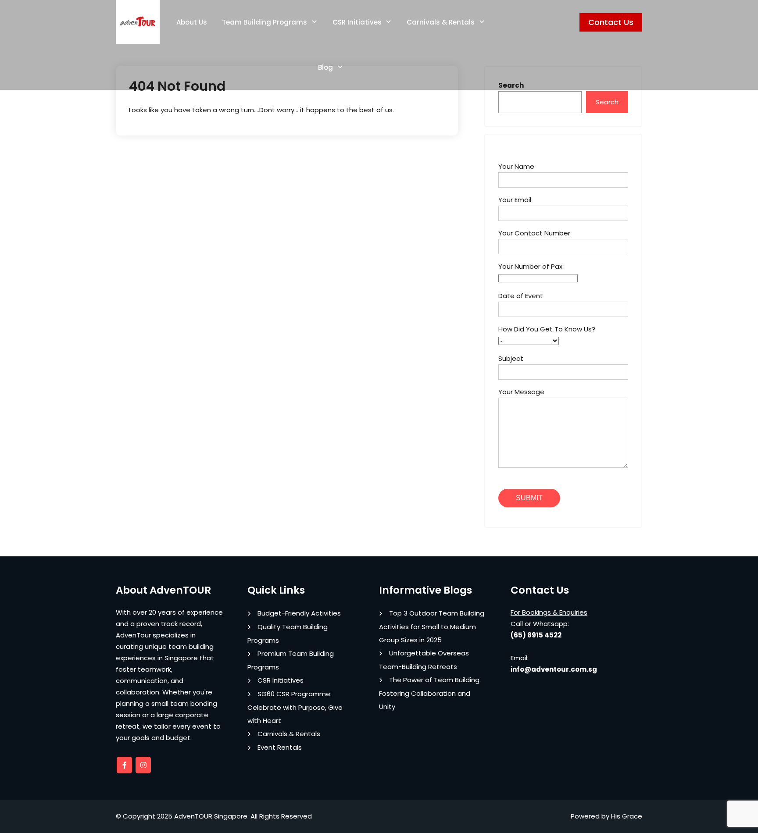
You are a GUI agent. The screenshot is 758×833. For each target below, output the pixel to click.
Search (607, 102)
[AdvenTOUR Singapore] (138, 22)
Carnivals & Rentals (441, 22)
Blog (325, 67)
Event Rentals (279, 747)
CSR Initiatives (357, 22)
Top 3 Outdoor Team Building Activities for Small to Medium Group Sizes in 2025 (431, 626)
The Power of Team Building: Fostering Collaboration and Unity (430, 693)
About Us (191, 22)
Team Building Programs (264, 22)
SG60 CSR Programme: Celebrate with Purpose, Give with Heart (295, 707)
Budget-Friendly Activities (299, 613)
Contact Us (610, 22)
